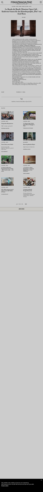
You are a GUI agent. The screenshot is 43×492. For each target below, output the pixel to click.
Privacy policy (4, 485)
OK (41, 480)
